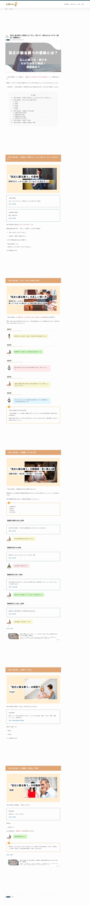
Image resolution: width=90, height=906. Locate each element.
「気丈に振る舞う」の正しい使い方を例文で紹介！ (25, 99)
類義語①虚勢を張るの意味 (20, 112)
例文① (16, 101)
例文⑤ (16, 108)
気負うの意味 (10, 854)
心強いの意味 (10, 628)
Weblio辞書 (14, 586)
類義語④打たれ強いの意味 (20, 118)
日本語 (8, 39)
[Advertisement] (45, 20)
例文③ (16, 105)
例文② (16, 103)
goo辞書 (14, 204)
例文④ (16, 107)
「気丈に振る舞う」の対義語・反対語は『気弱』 (24, 122)
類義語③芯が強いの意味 (20, 116)
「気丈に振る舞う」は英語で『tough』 (22, 120)
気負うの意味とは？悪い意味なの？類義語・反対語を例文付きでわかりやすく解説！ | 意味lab (39, 861)
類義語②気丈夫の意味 (19, 114)
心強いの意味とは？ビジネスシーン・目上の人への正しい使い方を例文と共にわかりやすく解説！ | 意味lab (39, 634)
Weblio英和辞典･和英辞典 (18, 720)
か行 (13, 896)
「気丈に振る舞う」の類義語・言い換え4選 (23, 111)
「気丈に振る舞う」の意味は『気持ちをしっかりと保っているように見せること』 (32, 97)
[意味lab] (11, 4)
